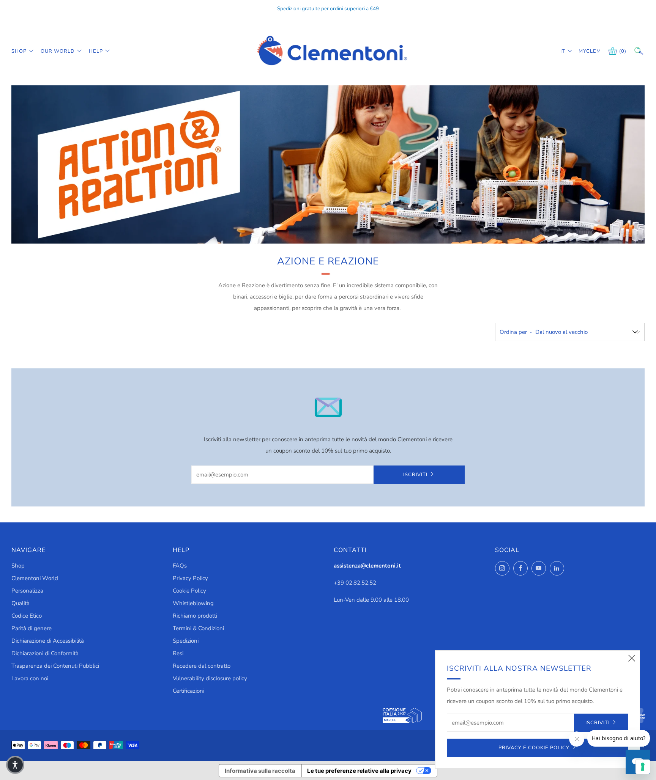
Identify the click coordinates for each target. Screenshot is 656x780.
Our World (58, 51)
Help (96, 51)
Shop (19, 51)
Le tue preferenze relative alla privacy (359, 770)
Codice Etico (26, 616)
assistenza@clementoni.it (367, 565)
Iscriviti (415, 474)
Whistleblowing (193, 603)
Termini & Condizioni (198, 628)
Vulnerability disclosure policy (210, 678)
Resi (178, 653)
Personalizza (27, 590)
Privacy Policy (190, 578)
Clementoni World (34, 578)
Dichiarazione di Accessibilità (47, 641)
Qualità (20, 603)
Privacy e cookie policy (533, 747)
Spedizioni (186, 641)
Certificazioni (188, 691)
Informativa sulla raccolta (260, 770)
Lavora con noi (29, 678)
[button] (15, 765)
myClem (584, 51)
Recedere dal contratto (201, 666)
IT (562, 51)
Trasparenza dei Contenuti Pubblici (55, 666)
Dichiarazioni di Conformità (45, 653)
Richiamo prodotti (195, 616)
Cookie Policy (189, 590)
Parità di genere (31, 628)
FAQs (180, 565)
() (622, 51)
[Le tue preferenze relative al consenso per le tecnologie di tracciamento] (643, 767)
